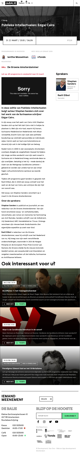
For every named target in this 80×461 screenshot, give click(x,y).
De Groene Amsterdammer (23, 67)
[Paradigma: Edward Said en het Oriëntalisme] (22, 368)
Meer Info (10, 304)
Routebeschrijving (9, 420)
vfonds (41, 57)
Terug (4, 20)
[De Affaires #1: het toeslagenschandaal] (19, 291)
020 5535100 (18, 425)
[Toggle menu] (2, 3)
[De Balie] (11, 3)
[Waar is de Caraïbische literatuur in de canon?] (22, 330)
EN (32, 3)
